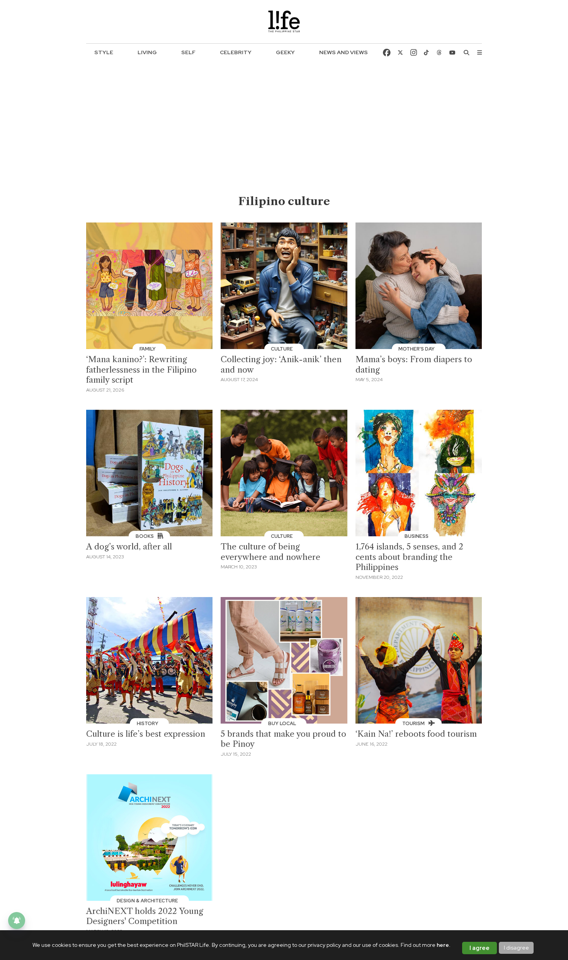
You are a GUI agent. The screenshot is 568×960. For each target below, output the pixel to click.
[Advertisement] (284, 136)
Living (147, 52)
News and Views (343, 52)
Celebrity (236, 52)
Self (188, 52)
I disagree (516, 947)
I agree (479, 948)
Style (103, 52)
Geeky (285, 52)
